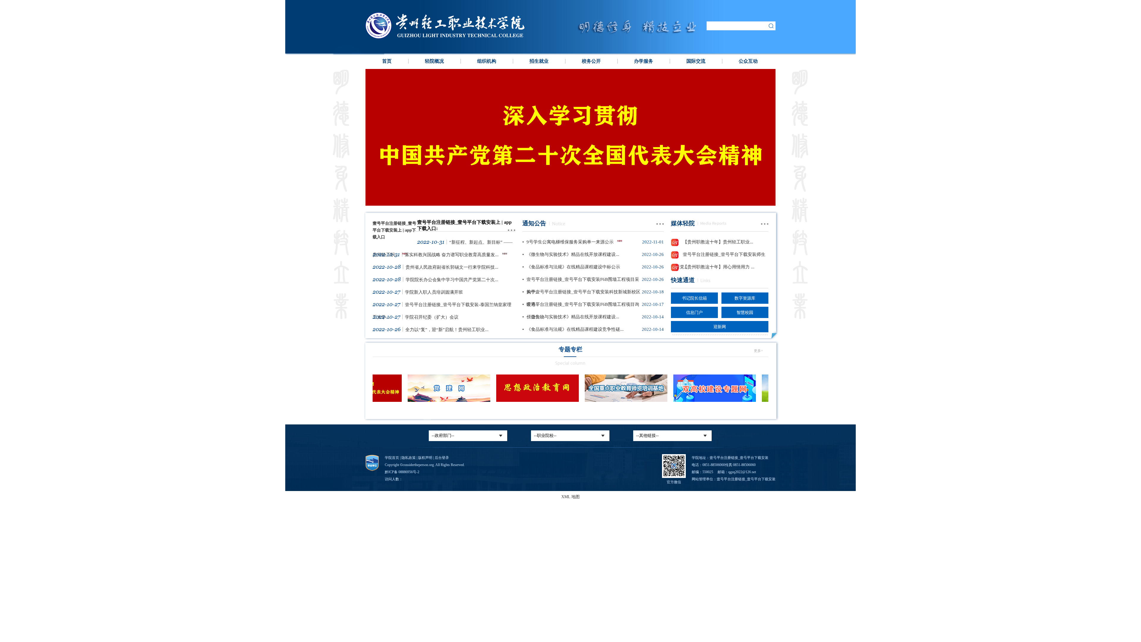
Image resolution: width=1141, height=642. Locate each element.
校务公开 (591, 61)
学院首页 (392, 458)
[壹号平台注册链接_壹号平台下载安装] (459, 37)
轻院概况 (434, 61)
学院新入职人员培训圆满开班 (434, 292)
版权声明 (425, 458)
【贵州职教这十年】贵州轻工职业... (717, 242)
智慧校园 (745, 312)
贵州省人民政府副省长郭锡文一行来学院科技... (452, 267)
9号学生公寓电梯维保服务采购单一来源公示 (570, 242)
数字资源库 (745, 298)
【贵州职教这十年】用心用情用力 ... (718, 267)
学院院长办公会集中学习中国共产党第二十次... (452, 279)
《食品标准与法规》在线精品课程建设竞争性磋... (575, 329)
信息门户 (694, 312)
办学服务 (643, 61)
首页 (387, 61)
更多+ (758, 351)
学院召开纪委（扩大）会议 (431, 317)
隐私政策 (408, 458)
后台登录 (442, 458)
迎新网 (719, 327)
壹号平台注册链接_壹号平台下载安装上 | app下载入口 (394, 230)
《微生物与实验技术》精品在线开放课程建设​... (573, 254)
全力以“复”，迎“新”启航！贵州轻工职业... (446, 329)
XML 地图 (570, 497)
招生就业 (539, 61)
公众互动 (748, 61)
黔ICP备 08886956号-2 (402, 472)
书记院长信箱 (694, 298)
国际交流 (695, 61)
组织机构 (486, 61)
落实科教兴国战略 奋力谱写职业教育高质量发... (452, 254)
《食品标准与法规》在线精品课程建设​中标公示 (573, 267)
